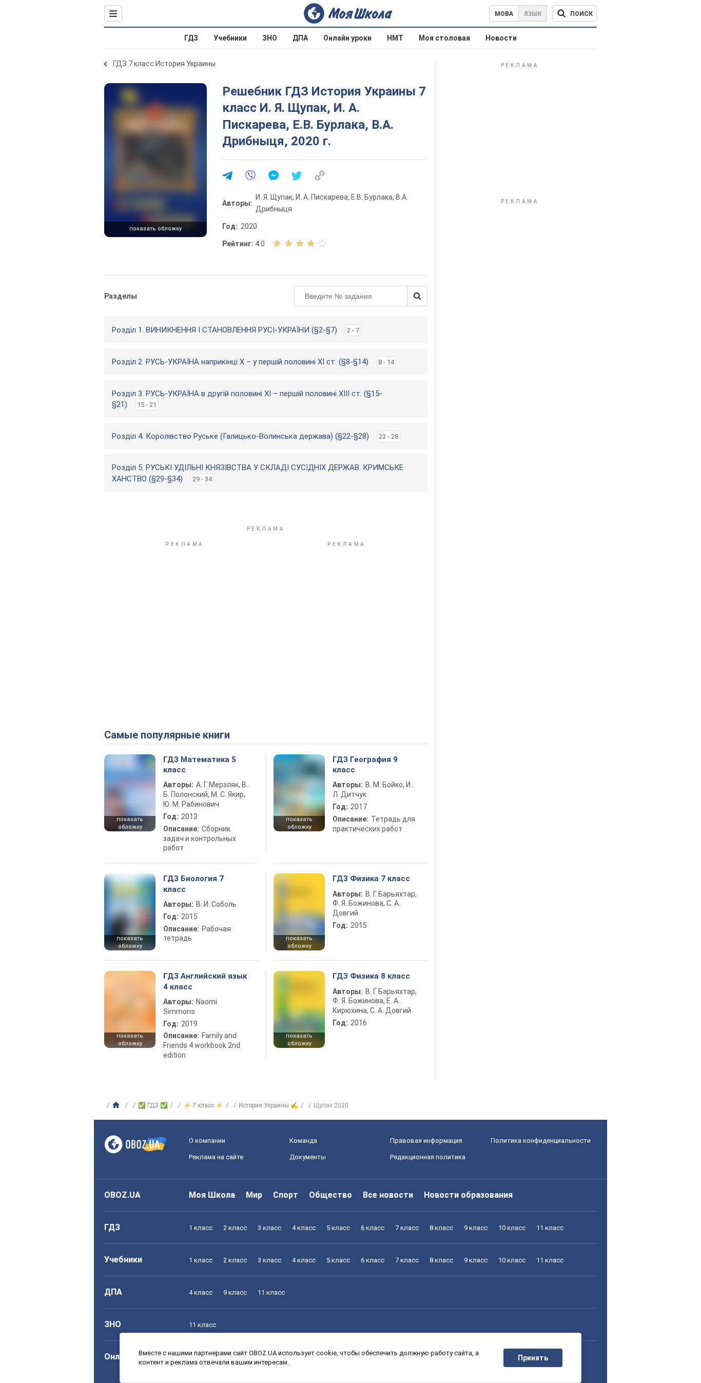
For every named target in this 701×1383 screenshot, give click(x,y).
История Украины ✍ (268, 1105)
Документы (307, 1157)
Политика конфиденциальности (541, 1140)
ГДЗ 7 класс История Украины (164, 64)
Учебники (230, 38)
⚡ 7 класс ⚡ (203, 1105)
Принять (533, 1358)
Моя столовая (444, 38)
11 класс (549, 1228)
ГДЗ (191, 38)
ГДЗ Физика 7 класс (371, 878)
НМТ (395, 38)
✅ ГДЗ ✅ (153, 1105)
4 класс (304, 1228)
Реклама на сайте (216, 1157)
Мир (254, 1195)
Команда (303, 1140)
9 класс (476, 1228)
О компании (207, 1140)
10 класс (511, 1228)
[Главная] (117, 1105)
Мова (504, 13)
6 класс (372, 1228)
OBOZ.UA (122, 1195)
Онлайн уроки (347, 38)
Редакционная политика (427, 1157)
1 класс (200, 1228)
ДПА (300, 38)
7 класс (407, 1228)
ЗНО (269, 38)
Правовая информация (426, 1140)
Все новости (388, 1195)
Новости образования (468, 1195)
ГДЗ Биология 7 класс (193, 883)
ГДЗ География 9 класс (365, 764)
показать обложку (155, 228)
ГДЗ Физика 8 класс (371, 976)
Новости (501, 38)
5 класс (338, 1228)
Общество (330, 1195)
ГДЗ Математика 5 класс (199, 764)
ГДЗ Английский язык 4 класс (205, 981)
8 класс (441, 1228)
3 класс (269, 1228)
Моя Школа (212, 1195)
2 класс (235, 1228)
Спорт (285, 1195)
